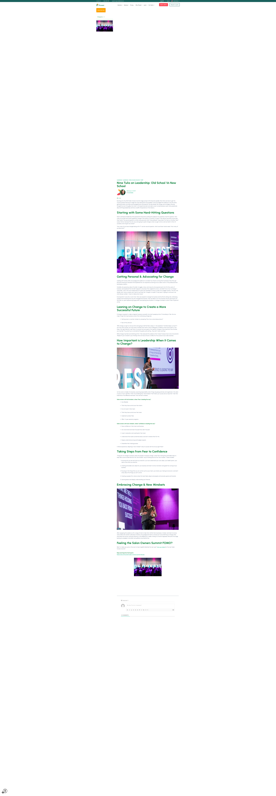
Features (126, 5)
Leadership (119, 180)
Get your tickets (161, 547)
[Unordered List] (137, 610)
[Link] (144, 610)
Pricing (131, 5)
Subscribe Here (101, 10)
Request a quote (174, 4)
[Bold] (127, 610)
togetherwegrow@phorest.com (118, 1)
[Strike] (133, 610)
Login (161, 1)
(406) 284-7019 (106, 1)
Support (168, 1)
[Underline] (131, 610)
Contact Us (98, 1)
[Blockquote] (140, 610)
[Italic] (129, 610)
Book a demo (163, 4)
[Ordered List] (135, 610)
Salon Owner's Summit (134, 180)
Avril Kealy (130, 192)
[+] (147, 609)
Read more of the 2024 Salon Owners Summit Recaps (130, 554)
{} (145, 609)
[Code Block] (142, 610)
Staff (142, 180)
